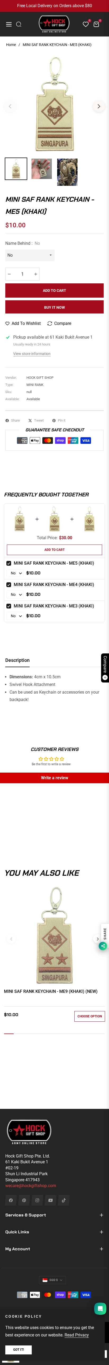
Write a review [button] (54, 777)
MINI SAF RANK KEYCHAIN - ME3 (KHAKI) (54, 605)
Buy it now (54, 307)
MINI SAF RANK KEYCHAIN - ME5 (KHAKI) (54, 563)
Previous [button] (10, 106)
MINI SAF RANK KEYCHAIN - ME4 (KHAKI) (54, 584)
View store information (32, 354)
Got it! (18, 1350)
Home (11, 45)
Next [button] (99, 106)
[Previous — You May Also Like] (11, 938)
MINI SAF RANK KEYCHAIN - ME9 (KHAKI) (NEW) (51, 991)
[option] (54, 104)
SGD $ (53, 1280)
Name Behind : (22, 243)
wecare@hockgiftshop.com (30, 1185)
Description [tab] (17, 660)
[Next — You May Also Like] (97, 938)
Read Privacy (77, 1335)
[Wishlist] (83, 24)
